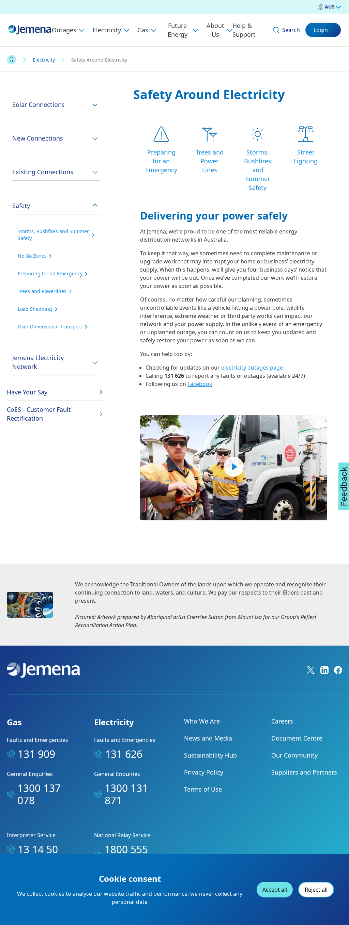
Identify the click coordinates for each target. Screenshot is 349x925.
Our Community (294, 755)
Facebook (199, 384)
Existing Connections (42, 172)
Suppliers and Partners (304, 772)
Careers (282, 721)
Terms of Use (203, 789)
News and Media (208, 738)
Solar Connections (38, 104)
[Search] (276, 30)
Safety (21, 205)
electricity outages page (252, 367)
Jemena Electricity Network (38, 362)
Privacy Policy (203, 772)
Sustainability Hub (210, 755)
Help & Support (244, 29)
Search (291, 30)
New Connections (37, 138)
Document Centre (296, 738)
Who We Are (202, 721)
